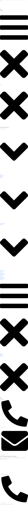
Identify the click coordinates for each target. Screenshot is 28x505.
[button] (14, 48)
